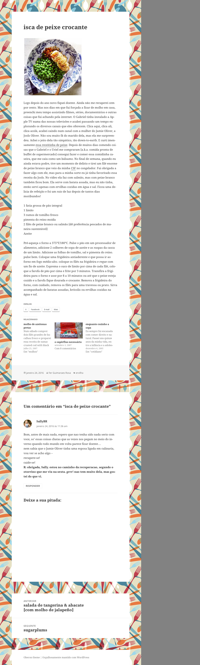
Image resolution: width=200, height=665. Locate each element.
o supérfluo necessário (68, 342)
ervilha (79, 372)
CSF (73, 168)
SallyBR (41, 421)
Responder (33, 486)
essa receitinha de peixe (51, 145)
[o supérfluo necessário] (69, 330)
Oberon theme (32, 657)
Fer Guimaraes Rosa (60, 372)
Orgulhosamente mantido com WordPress (65, 657)
